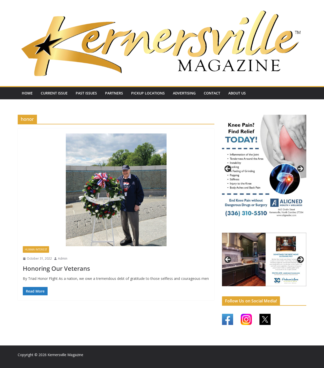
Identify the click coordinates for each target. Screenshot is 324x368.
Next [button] (300, 168)
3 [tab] (267, 228)
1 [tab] (255, 228)
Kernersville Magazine (65, 354)
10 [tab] (279, 289)
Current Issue (54, 93)
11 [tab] (285, 289)
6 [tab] (255, 288)
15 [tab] (264, 292)
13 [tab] (296, 289)
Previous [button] (228, 168)
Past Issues (86, 93)
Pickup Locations (148, 93)
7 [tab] (261, 288)
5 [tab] (249, 288)
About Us (237, 93)
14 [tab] (302, 289)
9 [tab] (273, 288)
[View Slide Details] (264, 169)
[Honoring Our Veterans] (116, 189)
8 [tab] (267, 288)
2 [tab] (261, 228)
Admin (62, 258)
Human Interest (36, 249)
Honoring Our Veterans (56, 268)
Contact (212, 93)
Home (27, 93)
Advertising (184, 93)
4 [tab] (273, 228)
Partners (114, 93)
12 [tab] (290, 289)
